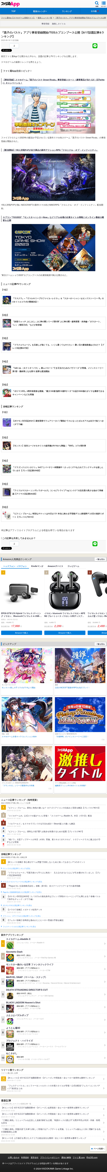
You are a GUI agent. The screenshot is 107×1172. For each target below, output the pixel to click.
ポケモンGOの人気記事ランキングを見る (17, 905)
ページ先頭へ (99, 1148)
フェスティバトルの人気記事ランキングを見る (19, 926)
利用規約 (25, 1157)
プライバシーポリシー (50, 1157)
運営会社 (34, 1157)
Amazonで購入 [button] (21, 632)
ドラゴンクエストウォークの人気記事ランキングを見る (22, 882)
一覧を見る (100, 559)
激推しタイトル (59, 23)
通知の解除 (66, 1157)
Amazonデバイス (55, 566)
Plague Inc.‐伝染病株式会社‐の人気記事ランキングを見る (22, 892)
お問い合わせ (14, 1157)
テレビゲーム (73, 566)
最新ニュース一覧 (45, 17)
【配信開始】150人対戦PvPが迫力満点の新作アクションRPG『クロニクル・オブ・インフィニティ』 (50, 149)
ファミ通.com (79, 1157)
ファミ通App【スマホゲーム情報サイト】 (18, 17)
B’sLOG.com (92, 1157)
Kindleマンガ (37, 566)
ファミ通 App (10, 4)
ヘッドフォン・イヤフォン (15, 566)
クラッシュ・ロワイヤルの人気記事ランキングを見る (22, 916)
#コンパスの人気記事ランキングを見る (16, 868)
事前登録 (45, 23)
